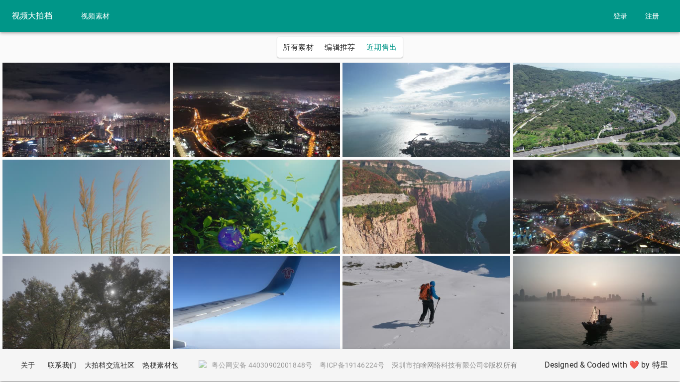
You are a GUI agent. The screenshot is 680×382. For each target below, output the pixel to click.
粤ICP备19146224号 (352, 365)
